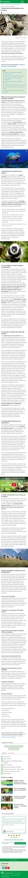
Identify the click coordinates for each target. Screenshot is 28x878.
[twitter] (3, 868)
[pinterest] (8, 868)
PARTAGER (22, 2)
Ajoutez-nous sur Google (21, 38)
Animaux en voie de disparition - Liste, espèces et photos (20, 806)
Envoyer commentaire (20, 843)
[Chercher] (26, 2)
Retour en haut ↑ (14, 860)
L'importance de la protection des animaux (14, 76)
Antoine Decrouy (7, 13)
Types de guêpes (6, 757)
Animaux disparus (18, 746)
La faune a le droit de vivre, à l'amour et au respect (13, 88)
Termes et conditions (5, 875)
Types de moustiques (7, 765)
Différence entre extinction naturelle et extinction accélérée (12, 73)
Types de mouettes (7, 774)
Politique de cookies (5, 876)
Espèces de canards (7, 759)
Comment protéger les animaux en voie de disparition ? (13, 91)
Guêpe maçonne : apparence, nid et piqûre (12, 767)
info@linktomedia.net (18, 852)
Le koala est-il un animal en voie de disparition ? (20, 797)
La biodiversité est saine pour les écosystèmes (15, 85)
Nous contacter (18, 873)
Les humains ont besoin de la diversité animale (12, 82)
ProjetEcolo (3, 4)
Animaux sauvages (9, 746)
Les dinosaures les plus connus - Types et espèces (13, 769)
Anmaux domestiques (13, 749)
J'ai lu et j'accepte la (7, 843)
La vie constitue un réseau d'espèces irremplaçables (12, 79)
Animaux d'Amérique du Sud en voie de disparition (20, 789)
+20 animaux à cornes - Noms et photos (11, 771)
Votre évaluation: (14, 837)
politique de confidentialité (7, 843)
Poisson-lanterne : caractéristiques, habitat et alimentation (12, 762)
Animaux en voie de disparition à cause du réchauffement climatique (20, 782)
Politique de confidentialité (15, 875)
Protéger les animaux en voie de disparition (13, 65)
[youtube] (6, 868)
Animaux (7, 4)
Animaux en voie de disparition (14, 4)
